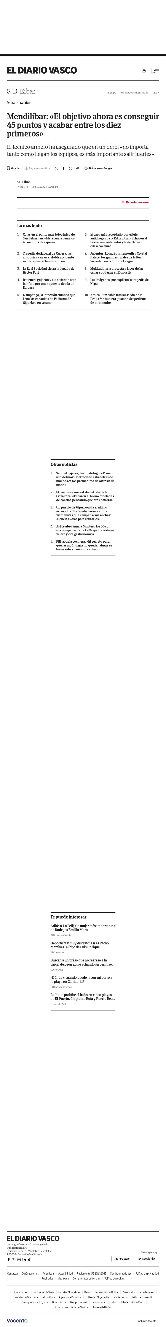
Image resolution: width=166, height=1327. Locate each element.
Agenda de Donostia (70, 1297)
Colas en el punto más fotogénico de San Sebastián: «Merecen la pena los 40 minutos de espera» (49, 238)
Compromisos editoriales (87, 1278)
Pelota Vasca (48, 1297)
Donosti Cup (59, 1302)
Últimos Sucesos (21, 1292)
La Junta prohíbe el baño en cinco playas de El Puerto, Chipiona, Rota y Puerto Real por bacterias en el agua (82, 999)
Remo (87, 1292)
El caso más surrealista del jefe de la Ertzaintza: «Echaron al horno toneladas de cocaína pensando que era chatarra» (85, 496)
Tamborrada (98, 1302)
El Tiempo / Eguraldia (97, 1297)
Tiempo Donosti (79, 1302)
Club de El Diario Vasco (132, 1302)
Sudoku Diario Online (106, 1292)
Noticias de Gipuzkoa (26, 1297)
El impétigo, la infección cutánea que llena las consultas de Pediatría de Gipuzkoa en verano (49, 299)
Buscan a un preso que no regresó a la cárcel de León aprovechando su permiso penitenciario (81, 964)
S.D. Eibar (25, 102)
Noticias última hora (69, 1292)
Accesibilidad (65, 1273)
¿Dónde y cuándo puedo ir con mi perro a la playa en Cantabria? (81, 979)
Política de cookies (114, 1278)
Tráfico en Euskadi (142, 1297)
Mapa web (63, 1278)
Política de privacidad (147, 1273)
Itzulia (112, 1302)
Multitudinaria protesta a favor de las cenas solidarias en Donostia (117, 270)
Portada (11, 102)
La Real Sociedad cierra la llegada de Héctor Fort (49, 270)
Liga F (156, 92)
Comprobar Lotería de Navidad (72, 1307)
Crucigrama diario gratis (35, 1302)
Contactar (12, 1273)
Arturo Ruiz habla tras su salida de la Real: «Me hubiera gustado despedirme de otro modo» (118, 299)
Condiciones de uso (121, 1273)
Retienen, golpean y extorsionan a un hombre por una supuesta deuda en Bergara (49, 284)
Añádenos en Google (100, 168)
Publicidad (48, 1278)
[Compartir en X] (70, 168)
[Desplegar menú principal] (156, 71)
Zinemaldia (128, 1292)
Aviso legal (48, 1273)
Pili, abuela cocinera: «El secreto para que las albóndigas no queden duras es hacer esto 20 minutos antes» (84, 545)
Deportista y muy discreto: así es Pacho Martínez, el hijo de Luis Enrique (80, 945)
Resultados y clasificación (134, 92)
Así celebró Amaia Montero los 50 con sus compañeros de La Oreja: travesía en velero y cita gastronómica (85, 530)
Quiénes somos (30, 1273)
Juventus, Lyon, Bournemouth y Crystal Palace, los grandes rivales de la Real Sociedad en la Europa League (118, 257)
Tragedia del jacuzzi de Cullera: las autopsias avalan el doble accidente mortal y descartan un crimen (48, 257)
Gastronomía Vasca (44, 1292)
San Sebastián (120, 1297)
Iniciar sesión (144, 71)
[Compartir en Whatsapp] (56, 168)
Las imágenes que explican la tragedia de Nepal (119, 282)
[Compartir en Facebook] (63, 168)
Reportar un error (137, 202)
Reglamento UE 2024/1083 (91, 1273)
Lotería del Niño (102, 1307)
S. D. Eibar (21, 91)
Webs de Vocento (147, 1321)
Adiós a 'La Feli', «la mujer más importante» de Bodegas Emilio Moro (83, 928)
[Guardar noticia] (13, 168)
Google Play (148, 1258)
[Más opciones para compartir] (77, 168)
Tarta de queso (147, 1292)
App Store (124, 1258)
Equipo (112, 92)
